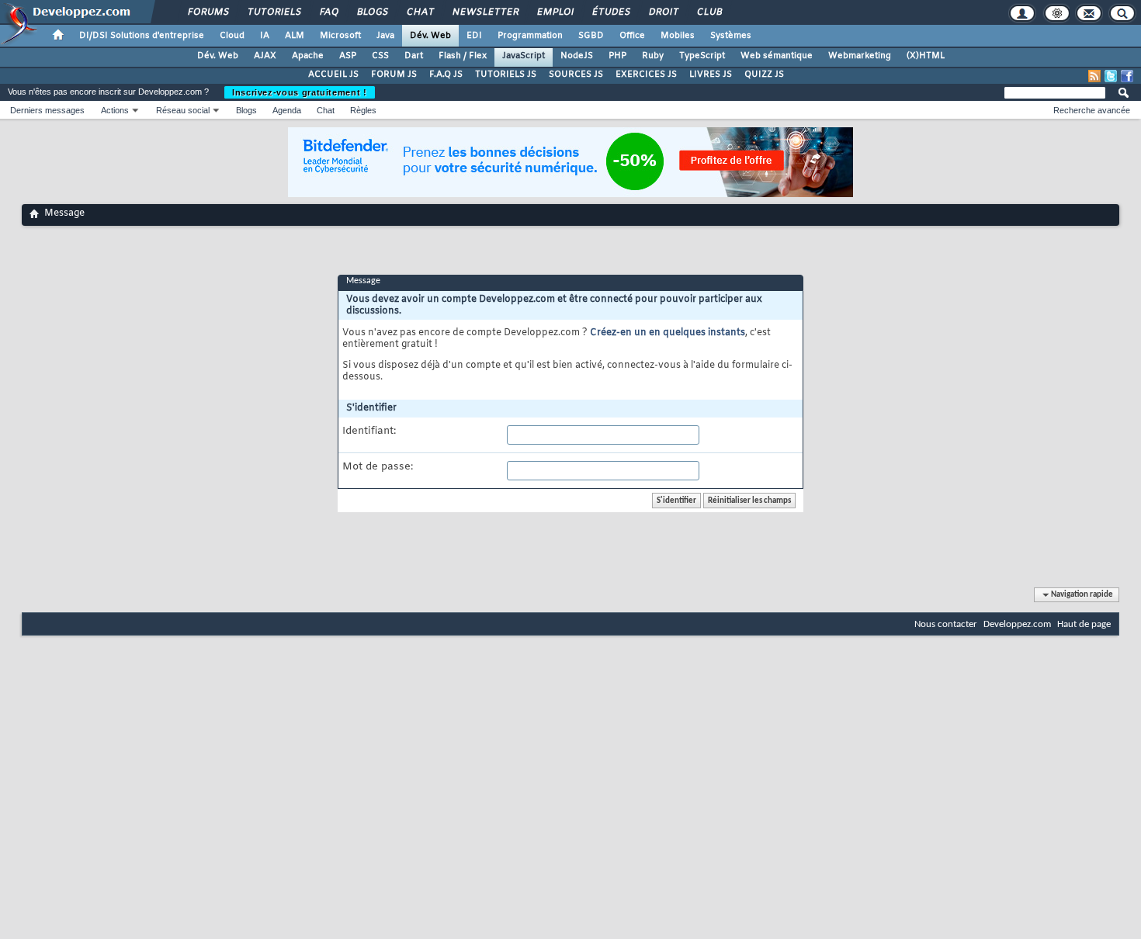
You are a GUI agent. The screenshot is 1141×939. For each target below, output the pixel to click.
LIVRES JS (710, 74)
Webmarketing (859, 55)
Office (632, 35)
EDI (474, 35)
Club (709, 12)
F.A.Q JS (446, 74)
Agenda (286, 110)
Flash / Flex (463, 55)
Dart (413, 55)
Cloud (232, 35)
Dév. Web (430, 35)
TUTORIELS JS (505, 74)
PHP (617, 55)
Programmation (530, 35)
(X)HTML (926, 55)
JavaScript (523, 55)
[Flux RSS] (1094, 76)
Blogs (372, 12)
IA (264, 35)
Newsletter (484, 12)
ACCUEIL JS (333, 74)
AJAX (265, 55)
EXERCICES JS (646, 74)
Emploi (554, 12)
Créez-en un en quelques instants (667, 333)
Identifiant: (369, 431)
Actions (115, 110)
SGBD (591, 35)
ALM (294, 35)
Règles (363, 110)
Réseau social (183, 110)
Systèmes (730, 35)
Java (385, 35)
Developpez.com (1017, 624)
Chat (419, 12)
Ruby (653, 55)
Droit (663, 12)
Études (610, 12)
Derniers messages (47, 110)
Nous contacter (945, 624)
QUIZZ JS (764, 74)
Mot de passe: (377, 467)
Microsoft (340, 35)
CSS (380, 55)
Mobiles (678, 35)
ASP (347, 55)
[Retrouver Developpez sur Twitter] (1111, 76)
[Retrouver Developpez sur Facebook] (1127, 76)
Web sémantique (776, 55)
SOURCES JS (576, 74)
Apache (308, 55)
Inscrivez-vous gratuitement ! (299, 92)
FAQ (328, 12)
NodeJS (576, 55)
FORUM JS (394, 74)
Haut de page (1084, 624)
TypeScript (702, 55)
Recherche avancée (1091, 110)
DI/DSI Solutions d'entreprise (141, 35)
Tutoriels (273, 12)
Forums (208, 12)
